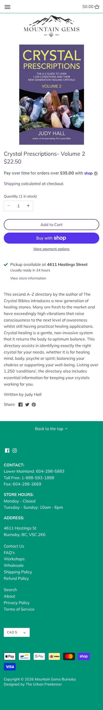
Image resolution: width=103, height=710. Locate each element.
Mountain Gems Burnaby (55, 679)
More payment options (52, 249)
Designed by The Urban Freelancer (33, 684)
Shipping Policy (18, 571)
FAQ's (9, 552)
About (9, 596)
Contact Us (14, 546)
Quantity (20, 196)
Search (10, 589)
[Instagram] (14, 450)
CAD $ (12, 632)
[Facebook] (7, 450)
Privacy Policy (17, 602)
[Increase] (28, 206)
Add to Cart (51, 224)
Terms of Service (19, 609)
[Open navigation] (7, 7)
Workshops (14, 558)
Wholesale (14, 565)
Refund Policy (16, 578)
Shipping (12, 183)
